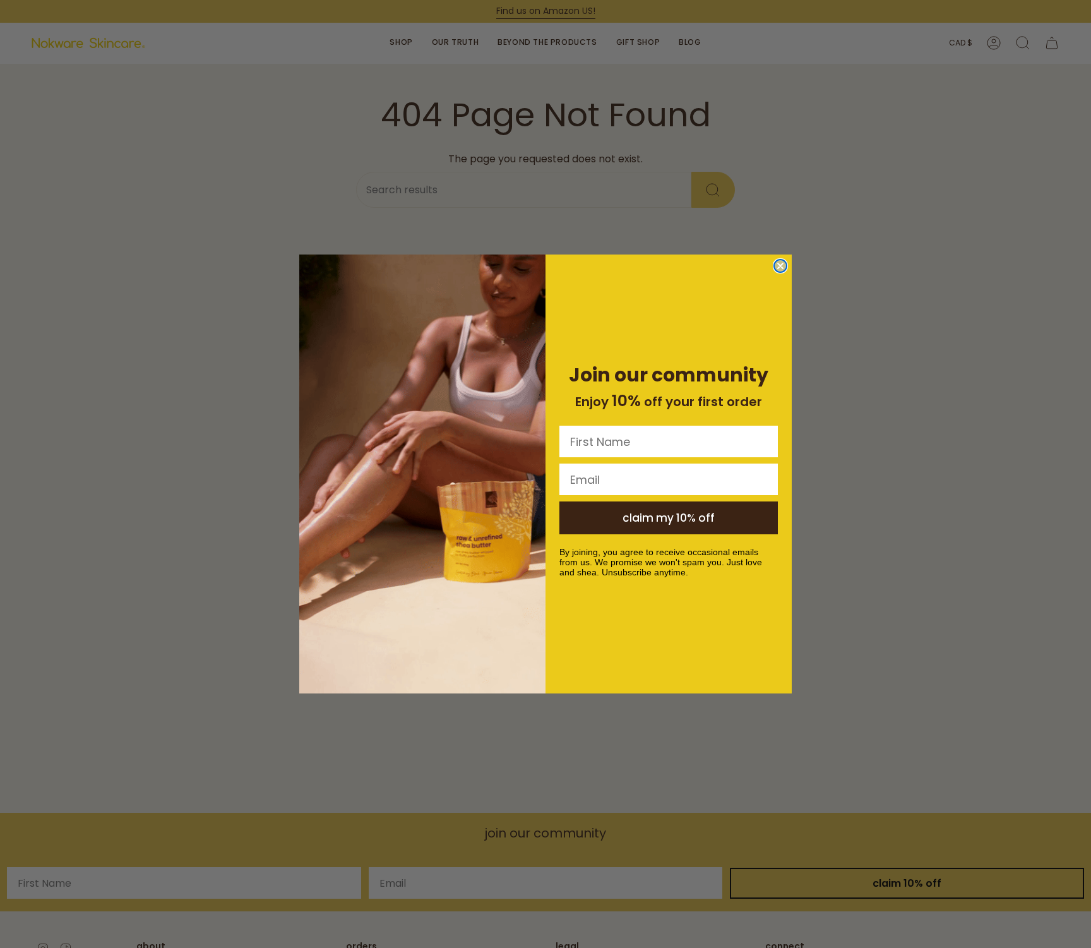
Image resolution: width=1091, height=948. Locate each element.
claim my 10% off (669, 517)
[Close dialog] (780, 266)
